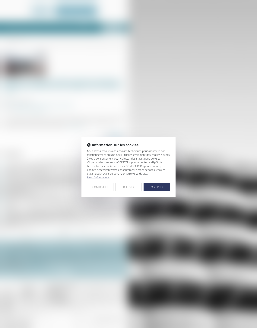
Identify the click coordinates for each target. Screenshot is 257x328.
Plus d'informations (98, 177)
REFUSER (128, 187)
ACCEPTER (157, 187)
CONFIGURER (100, 187)
